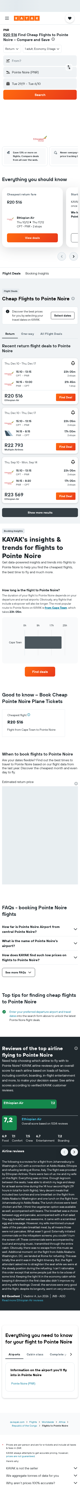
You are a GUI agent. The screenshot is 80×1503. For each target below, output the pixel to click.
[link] (40, 672)
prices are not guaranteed (20, 1456)
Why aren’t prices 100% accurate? (30, 1483)
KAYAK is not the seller (22, 1468)
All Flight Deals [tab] (51, 334)
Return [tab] (10, 334)
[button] (6, 18)
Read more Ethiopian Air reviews (22, 1300)
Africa (62, 1421)
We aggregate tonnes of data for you (32, 1475)
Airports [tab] (14, 1354)
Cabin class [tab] (35, 1354)
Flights (33, 1421)
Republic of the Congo (24, 1425)
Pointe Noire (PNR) (23, 1383)
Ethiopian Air (31, 1119)
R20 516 (10, 34)
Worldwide (48, 1421)
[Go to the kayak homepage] (27, 18)
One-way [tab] (27, 334)
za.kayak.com (17, 1421)
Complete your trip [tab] (63, 1354)
